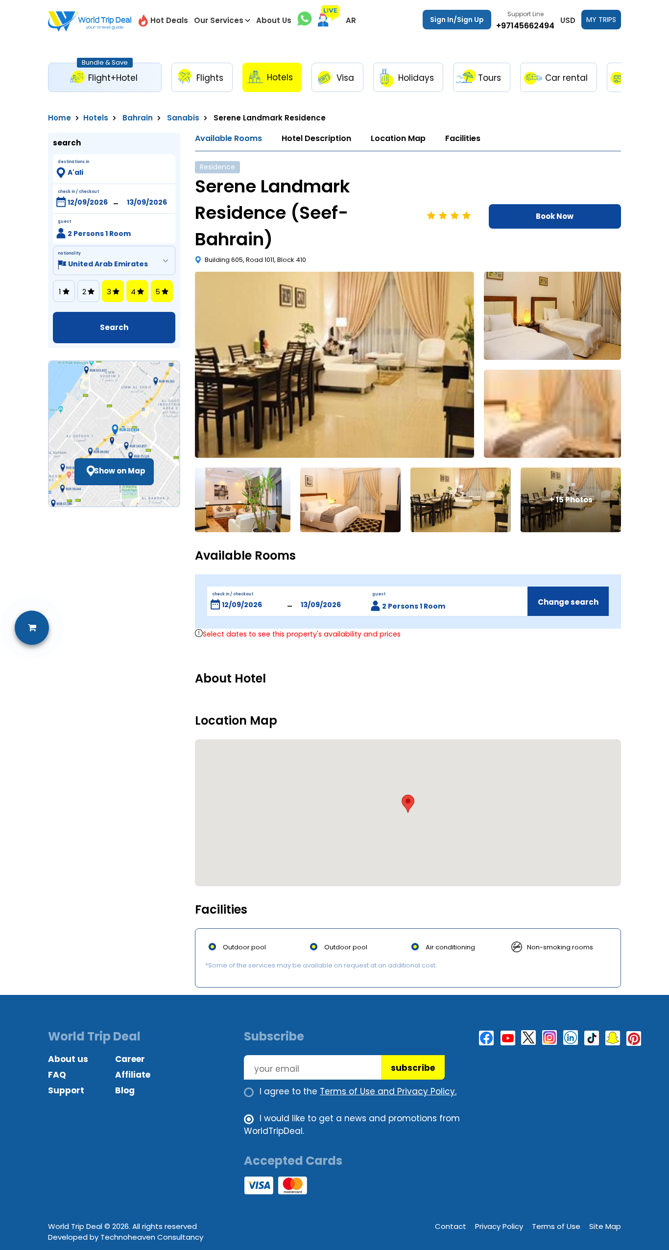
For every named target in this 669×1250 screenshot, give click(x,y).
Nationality (69, 253)
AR (351, 20)
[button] (408, 804)
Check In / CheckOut (78, 191)
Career (130, 1059)
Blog (125, 1090)
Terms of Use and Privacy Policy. (388, 1091)
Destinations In (73, 162)
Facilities (462, 138)
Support (66, 1090)
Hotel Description (316, 138)
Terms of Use (556, 1226)
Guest (64, 221)
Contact (450, 1226)
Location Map (398, 138)
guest (378, 594)
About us (68, 1059)
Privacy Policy (499, 1226)
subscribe (413, 1068)
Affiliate (132, 1075)
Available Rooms (228, 138)
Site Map (605, 1226)
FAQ (57, 1075)
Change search (568, 602)
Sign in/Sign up (457, 19)
